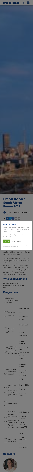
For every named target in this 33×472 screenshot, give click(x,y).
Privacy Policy (14, 246)
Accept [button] (6, 241)
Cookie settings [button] (16, 241)
